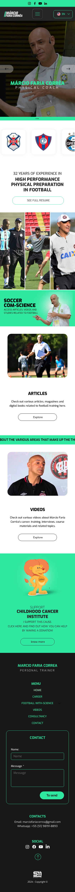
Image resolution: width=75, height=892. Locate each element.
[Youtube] (40, 3)
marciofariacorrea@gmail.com (42, 822)
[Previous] (6, 69)
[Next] (68, 69)
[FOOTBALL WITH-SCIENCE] (59, 703)
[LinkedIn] (46, 3)
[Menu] (37, 14)
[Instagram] (29, 3)
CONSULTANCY (37, 716)
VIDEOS (37, 710)
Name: (15, 749)
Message (17, 766)
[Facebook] (35, 3)
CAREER (37, 697)
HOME (37, 690)
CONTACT (37, 723)
